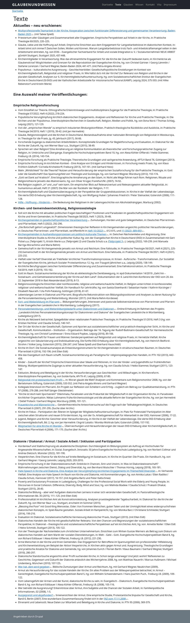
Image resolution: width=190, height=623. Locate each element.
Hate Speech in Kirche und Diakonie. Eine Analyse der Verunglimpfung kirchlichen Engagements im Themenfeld (86, 471)
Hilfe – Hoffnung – (34, 202)
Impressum (170, 4)
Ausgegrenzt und (35, 595)
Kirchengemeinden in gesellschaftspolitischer (52, 220)
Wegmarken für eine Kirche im (39, 426)
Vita (159, 4)
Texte (118, 4)
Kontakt (150, 4)
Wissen (139, 4)
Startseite (107, 4)
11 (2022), (132, 230)
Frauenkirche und (36, 404)
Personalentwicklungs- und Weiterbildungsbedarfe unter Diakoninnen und (66, 308)
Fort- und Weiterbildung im (38, 301)
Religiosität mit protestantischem (40, 379)
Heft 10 (95, 230)
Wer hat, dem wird (33, 566)
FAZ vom (115, 598)
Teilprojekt (116, 241)
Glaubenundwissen (34, 4)
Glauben (128, 4)
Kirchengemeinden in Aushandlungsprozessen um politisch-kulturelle (62, 234)
